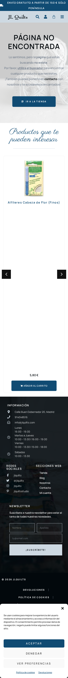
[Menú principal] (62, 17)
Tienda (43, 472)
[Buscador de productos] (38, 17)
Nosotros (45, 483)
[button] (62, 608)
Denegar (34, 653)
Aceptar (34, 643)
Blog (42, 478)
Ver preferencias (34, 663)
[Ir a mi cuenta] (46, 17)
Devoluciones (45, 672)
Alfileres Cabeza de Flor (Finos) (34, 202)
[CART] (54, 17)
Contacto (45, 487)
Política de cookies (25, 672)
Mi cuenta (45, 493)
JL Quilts (18, 17)
